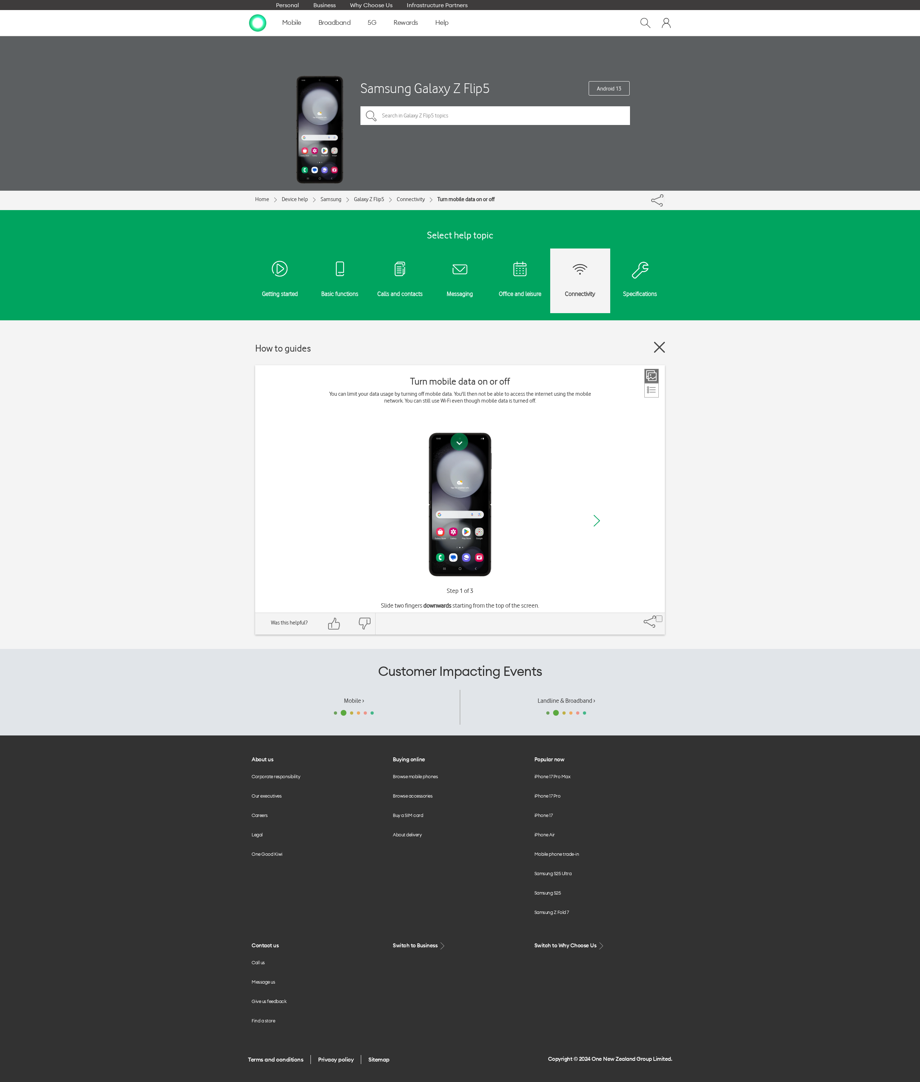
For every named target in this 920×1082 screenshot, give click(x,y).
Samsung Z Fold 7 (551, 912)
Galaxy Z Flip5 (369, 199)
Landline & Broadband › (566, 700)
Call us (258, 962)
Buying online (409, 759)
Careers (260, 815)
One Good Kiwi (267, 854)
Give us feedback (269, 1001)
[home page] (257, 22)
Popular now (549, 759)
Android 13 (609, 88)
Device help (295, 199)
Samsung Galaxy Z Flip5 (425, 88)
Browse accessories (412, 796)
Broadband (334, 22)
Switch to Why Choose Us (566, 945)
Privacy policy (336, 1059)
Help (441, 22)
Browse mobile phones (415, 776)
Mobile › (354, 700)
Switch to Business (416, 945)
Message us (263, 982)
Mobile (291, 22)
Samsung (331, 199)
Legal (257, 834)
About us (262, 759)
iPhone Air (544, 834)
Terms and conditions (275, 1059)
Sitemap (379, 1059)
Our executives (266, 796)
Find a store (263, 1020)
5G (372, 22)
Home (262, 199)
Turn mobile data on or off (465, 199)
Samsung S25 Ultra (553, 873)
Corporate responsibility (276, 776)
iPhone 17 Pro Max (552, 776)
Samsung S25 (547, 893)
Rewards (406, 22)
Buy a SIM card (408, 815)
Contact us (265, 945)
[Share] (664, 198)
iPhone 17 (543, 815)
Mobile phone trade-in (556, 854)
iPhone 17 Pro (547, 796)
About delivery (407, 834)
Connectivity (411, 199)
